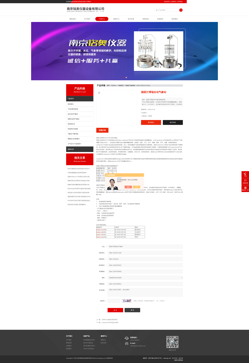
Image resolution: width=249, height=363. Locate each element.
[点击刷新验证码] (127, 300)
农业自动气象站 (73, 114)
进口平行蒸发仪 (88, 343)
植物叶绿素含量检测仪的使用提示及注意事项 (80, 184)
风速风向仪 (71, 124)
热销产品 (86, 336)
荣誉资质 (145, 19)
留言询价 (173, 122)
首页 (108, 85)
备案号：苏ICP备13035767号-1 (152, 358)
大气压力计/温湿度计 (74, 144)
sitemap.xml (167, 358)
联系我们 (180, 1)
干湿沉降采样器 (73, 109)
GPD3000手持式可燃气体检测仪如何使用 (80, 200)
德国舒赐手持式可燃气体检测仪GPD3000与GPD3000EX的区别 (80, 196)
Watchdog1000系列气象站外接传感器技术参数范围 (80, 188)
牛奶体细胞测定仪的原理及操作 (77, 172)
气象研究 (121, 85)
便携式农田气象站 (73, 119)
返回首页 (167, 1)
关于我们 (87, 19)
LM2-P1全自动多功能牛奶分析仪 (89, 348)
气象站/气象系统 (73, 134)
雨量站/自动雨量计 (74, 139)
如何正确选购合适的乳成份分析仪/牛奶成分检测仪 (80, 168)
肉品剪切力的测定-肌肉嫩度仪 (77, 204)
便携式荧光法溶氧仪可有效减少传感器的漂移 (80, 180)
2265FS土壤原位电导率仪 (109, 319)
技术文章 (131, 19)
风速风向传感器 (73, 129)
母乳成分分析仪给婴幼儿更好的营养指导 (80, 192)
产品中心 (102, 19)
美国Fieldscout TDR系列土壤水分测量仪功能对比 (80, 176)
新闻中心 (116, 19)
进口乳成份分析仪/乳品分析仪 (89, 345)
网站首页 (73, 19)
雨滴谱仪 (71, 104)
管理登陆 (180, 360)
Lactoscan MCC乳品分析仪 (110, 322)
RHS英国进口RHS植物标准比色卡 (89, 340)
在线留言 (173, 1)
